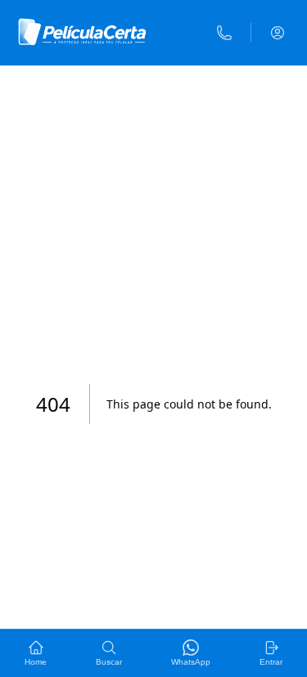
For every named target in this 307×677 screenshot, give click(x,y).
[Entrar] (277, 32)
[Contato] (224, 32)
